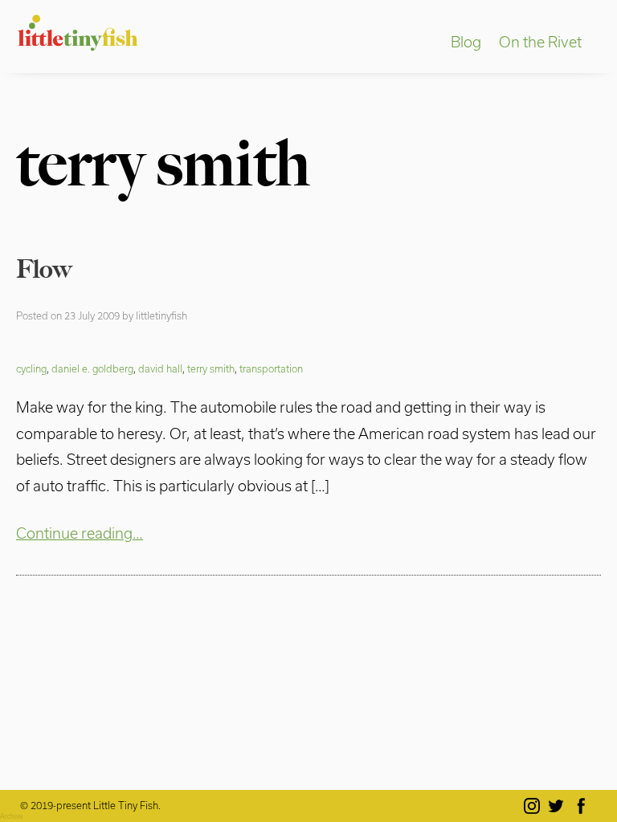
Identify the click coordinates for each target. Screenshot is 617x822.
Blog (466, 42)
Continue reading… (79, 533)
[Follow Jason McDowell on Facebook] (584, 806)
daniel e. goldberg (92, 368)
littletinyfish (161, 315)
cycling (31, 368)
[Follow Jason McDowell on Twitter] (559, 806)
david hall (160, 368)
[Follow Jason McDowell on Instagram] (534, 806)
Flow (44, 269)
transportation (271, 368)
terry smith (211, 368)
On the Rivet (540, 42)
